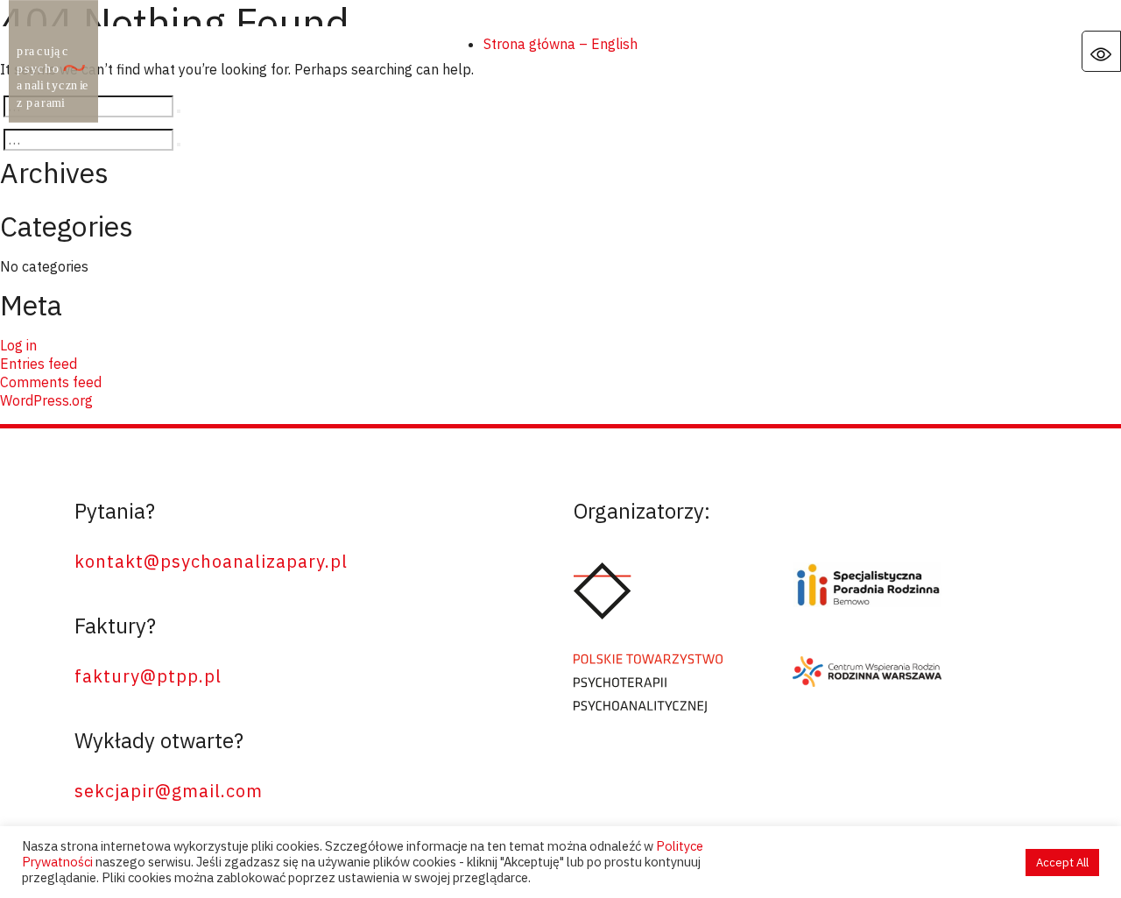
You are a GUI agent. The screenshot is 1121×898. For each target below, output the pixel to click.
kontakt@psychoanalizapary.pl (211, 561)
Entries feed (38, 363)
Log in (18, 345)
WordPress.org (46, 400)
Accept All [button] (1062, 862)
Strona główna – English (560, 44)
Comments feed (51, 382)
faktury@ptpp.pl (148, 676)
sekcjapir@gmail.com (168, 791)
